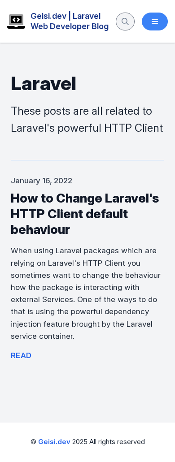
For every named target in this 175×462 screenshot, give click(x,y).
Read (21, 355)
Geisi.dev (54, 442)
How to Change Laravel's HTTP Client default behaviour (85, 213)
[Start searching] (125, 21)
